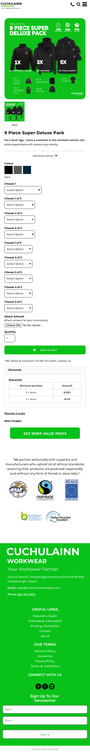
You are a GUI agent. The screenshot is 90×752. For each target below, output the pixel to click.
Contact (45, 631)
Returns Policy (45, 651)
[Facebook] (38, 686)
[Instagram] (45, 686)
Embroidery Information (45, 621)
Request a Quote (45, 616)
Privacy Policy (45, 661)
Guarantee (45, 656)
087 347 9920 (26, 594)
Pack (15, 124)
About (45, 636)
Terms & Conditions (45, 666)
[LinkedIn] (52, 686)
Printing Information (45, 626)
